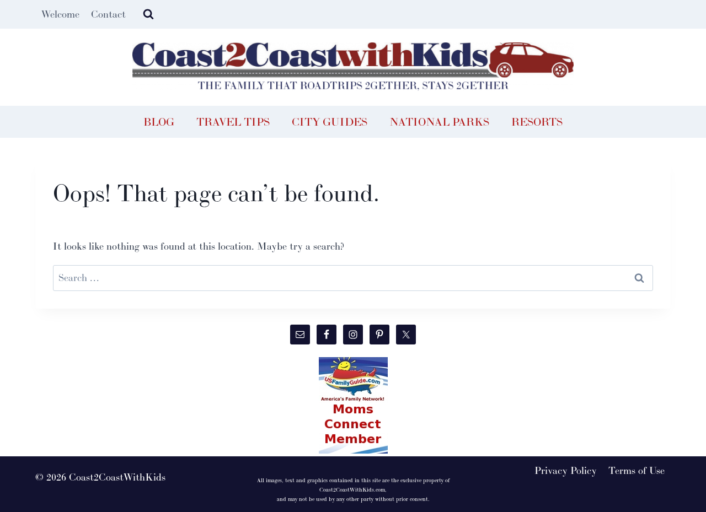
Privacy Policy (565, 470)
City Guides (329, 122)
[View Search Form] (148, 14)
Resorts (537, 122)
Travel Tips (233, 122)
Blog (158, 122)
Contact (108, 14)
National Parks (439, 122)
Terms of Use (636, 470)
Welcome (60, 14)
